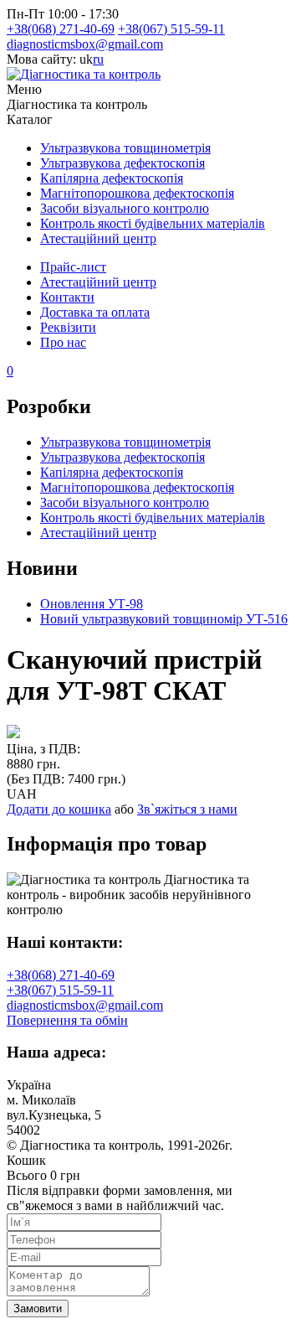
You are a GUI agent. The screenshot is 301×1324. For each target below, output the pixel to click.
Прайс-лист (73, 267)
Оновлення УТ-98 (91, 604)
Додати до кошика (59, 809)
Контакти (67, 297)
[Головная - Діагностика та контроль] (84, 74)
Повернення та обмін (67, 1020)
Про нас (63, 342)
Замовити (37, 1308)
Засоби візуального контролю (124, 208)
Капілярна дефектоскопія (111, 178)
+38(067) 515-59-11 (171, 29)
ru (98, 59)
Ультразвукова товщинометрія (125, 148)
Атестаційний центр (98, 238)
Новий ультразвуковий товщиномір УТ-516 (164, 619)
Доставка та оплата (95, 312)
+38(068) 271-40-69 (61, 29)
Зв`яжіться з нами (187, 809)
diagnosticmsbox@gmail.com (85, 44)
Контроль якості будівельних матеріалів (152, 223)
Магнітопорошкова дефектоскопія (137, 193)
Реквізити (68, 327)
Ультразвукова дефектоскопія (122, 163)
